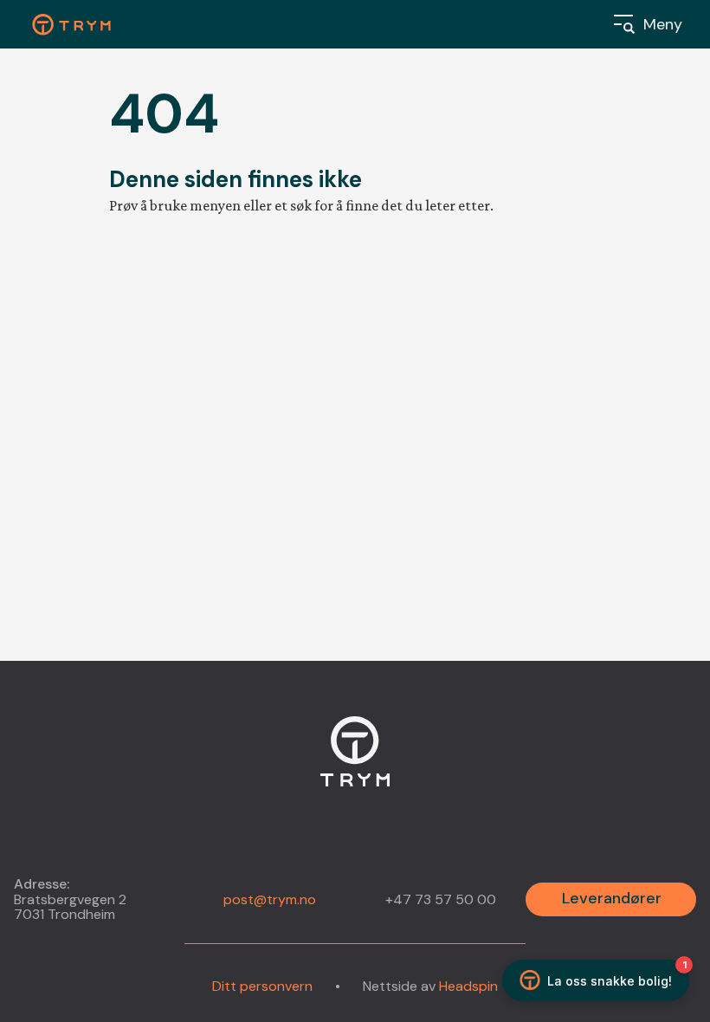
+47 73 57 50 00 (440, 900)
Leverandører (612, 898)
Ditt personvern (262, 986)
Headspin (468, 986)
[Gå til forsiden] (355, 761)
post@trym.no (269, 899)
